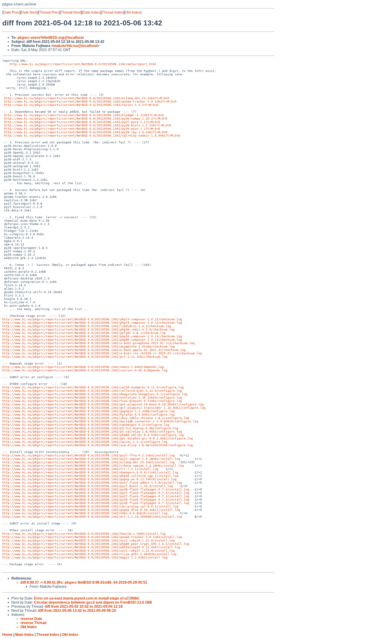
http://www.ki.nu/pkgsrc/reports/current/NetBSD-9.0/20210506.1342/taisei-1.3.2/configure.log (84, 441)
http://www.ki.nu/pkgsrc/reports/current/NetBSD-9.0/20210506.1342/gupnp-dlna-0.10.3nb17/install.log (91, 510)
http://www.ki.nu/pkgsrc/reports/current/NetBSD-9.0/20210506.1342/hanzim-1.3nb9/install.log (84, 533)
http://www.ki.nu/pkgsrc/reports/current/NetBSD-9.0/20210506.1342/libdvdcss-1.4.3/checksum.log (86, 326)
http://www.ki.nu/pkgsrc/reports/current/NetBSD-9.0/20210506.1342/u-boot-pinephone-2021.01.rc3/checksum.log (98, 343)
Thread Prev (49, 12)
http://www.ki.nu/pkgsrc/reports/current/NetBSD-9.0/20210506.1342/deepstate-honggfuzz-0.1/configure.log (94, 394)
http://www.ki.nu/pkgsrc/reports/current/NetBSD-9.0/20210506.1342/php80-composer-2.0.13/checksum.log (92, 339)
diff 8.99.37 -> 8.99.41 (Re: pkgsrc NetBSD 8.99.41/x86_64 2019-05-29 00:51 (83, 582)
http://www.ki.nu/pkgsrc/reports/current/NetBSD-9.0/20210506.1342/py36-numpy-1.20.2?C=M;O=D (85, 118)
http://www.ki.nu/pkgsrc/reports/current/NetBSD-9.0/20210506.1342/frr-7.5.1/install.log (80, 469)
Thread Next (71, 12)
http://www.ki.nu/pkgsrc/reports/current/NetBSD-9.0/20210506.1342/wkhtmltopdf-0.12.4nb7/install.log (91, 547)
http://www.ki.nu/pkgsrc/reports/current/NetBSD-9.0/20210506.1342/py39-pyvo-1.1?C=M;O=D (82, 128)
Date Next (29, 12)
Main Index (24, 635)
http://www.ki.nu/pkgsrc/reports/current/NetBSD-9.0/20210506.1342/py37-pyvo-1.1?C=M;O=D (82, 122)
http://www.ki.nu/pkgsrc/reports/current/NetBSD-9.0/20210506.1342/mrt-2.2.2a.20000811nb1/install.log (92, 516)
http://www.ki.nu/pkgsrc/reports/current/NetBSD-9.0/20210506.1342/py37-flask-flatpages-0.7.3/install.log (95, 493)
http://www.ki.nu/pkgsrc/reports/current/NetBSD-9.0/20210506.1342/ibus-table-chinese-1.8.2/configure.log (95, 418)
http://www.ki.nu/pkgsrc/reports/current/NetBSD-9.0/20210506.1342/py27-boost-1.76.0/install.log (87, 486)
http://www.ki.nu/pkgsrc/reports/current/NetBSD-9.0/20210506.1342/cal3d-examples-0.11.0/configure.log (93, 387)
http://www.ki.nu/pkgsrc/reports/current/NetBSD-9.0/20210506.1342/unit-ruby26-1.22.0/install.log (88, 540)
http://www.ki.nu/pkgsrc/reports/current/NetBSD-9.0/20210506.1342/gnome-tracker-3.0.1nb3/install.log (92, 537)
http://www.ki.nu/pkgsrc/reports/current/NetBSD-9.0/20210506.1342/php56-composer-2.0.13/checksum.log (92, 336)
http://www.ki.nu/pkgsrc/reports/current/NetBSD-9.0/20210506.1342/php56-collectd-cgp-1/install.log (90, 475)
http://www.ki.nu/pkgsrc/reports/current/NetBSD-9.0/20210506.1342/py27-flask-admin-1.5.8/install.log (92, 482)
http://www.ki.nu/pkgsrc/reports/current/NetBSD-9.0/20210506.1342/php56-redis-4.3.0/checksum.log (88, 329)
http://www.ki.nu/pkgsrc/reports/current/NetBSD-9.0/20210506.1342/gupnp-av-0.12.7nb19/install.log (89, 479)
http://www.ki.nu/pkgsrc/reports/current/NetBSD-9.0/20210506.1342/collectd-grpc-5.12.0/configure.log (92, 390)
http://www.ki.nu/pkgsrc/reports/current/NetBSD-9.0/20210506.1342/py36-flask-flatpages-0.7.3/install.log (95, 503)
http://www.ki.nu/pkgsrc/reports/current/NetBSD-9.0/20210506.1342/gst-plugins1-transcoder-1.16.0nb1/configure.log (104, 407)
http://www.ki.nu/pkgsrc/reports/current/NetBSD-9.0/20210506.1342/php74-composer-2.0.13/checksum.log (92, 322)
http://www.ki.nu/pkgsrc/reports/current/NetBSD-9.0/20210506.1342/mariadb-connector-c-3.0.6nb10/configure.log (100, 421)
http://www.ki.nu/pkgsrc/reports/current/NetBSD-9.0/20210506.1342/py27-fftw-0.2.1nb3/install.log (88, 455)
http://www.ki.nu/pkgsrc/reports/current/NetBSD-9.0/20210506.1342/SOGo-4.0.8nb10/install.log (84, 513)
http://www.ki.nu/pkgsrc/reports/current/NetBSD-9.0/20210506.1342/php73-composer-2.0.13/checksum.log (92, 319)
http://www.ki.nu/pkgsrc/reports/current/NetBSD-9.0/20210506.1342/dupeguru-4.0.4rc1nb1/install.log (90, 472)
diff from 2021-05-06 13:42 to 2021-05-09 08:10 (77, 610)
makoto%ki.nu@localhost (75, 46)
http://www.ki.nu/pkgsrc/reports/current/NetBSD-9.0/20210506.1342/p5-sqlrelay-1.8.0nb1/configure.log (92, 431)
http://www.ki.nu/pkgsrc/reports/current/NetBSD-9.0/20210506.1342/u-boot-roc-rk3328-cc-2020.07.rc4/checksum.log (102, 353)
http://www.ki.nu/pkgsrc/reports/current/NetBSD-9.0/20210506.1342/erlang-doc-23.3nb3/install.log (88, 462)
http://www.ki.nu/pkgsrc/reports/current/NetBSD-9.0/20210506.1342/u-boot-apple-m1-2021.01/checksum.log (94, 350)
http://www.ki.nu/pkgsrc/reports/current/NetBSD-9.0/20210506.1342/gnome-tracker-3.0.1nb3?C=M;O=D (90, 101)
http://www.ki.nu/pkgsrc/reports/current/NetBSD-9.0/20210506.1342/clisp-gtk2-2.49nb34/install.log (89, 554)
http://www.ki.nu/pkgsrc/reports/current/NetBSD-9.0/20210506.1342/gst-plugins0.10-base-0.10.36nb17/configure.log (103, 404)
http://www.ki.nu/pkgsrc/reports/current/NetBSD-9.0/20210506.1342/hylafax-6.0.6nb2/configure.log (88, 414)
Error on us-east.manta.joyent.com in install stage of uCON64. (87, 598)
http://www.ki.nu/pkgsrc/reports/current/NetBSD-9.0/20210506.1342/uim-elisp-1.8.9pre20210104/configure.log (97, 445)
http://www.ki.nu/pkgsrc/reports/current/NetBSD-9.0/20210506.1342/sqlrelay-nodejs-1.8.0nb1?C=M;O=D (92, 135)
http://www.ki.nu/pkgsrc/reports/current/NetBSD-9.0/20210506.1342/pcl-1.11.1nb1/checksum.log (84, 356)
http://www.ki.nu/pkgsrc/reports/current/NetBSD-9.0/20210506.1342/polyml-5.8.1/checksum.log (84, 333)
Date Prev (11, 12)
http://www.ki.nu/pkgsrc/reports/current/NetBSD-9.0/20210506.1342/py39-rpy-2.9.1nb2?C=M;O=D (85, 132)
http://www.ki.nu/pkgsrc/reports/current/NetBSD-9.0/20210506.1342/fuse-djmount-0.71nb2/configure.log (92, 401)
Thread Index (112, 12)
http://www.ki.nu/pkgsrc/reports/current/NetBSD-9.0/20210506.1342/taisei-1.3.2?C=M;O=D (81, 105)
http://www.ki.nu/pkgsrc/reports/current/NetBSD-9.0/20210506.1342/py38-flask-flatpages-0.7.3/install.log (95, 489)
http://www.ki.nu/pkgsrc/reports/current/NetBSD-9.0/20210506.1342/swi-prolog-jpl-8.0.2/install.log (90, 506)
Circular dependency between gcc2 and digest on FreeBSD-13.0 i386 (93, 602)
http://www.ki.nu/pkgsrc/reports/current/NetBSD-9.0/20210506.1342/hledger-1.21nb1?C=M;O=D (84, 115)
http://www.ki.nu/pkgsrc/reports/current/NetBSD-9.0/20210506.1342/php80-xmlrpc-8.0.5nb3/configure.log (93, 435)
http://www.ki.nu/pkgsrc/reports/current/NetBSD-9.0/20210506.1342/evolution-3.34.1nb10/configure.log (92, 397)
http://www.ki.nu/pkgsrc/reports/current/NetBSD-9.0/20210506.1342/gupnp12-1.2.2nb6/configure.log (88, 411)
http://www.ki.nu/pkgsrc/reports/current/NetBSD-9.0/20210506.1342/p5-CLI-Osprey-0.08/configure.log (90, 428)
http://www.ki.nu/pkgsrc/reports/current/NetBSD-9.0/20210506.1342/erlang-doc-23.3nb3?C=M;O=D (86, 98)
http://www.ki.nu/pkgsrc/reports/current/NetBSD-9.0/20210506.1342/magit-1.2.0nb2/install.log (84, 557)
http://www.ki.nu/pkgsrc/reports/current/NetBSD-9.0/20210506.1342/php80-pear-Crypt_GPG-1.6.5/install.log (95, 544)
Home (7, 635)
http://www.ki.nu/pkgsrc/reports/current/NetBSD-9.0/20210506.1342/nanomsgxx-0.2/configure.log (85, 424)
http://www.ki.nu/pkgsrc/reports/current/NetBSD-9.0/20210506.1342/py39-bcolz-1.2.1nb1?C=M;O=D (87, 125)
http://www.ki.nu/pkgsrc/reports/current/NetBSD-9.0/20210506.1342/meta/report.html (83, 64)
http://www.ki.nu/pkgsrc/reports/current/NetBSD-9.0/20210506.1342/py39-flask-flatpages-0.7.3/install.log (95, 499)
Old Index (132, 12)
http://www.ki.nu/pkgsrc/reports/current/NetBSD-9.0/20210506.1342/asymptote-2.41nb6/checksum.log (88, 346)
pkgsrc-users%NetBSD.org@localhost (50, 37)
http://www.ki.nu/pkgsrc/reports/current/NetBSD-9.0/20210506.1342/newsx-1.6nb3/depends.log (83, 367)
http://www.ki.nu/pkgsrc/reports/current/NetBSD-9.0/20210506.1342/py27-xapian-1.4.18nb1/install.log (91, 458)
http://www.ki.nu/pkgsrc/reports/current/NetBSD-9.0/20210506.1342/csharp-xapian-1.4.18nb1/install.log (93, 465)
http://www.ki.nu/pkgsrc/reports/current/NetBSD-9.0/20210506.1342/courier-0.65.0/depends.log (84, 370)
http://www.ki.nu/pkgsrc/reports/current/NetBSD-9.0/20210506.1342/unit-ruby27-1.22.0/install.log (88, 550)
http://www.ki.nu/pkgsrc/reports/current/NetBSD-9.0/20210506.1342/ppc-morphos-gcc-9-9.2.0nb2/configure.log (97, 438)
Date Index (91, 12)
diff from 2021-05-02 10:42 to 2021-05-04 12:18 (84, 606)
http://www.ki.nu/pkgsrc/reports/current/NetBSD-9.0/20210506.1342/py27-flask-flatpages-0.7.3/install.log (95, 496)
